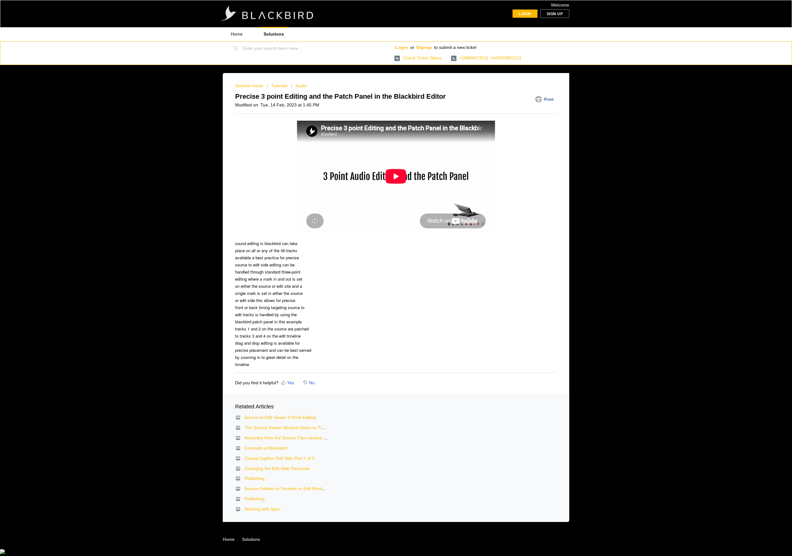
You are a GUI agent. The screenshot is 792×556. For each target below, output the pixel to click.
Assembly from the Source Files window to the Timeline (298, 437)
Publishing (254, 478)
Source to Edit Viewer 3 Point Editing (280, 417)
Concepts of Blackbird (265, 448)
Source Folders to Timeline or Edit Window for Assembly (299, 488)
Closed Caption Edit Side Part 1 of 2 (279, 458)
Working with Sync (262, 508)
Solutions (274, 34)
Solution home (250, 85)
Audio (301, 85)
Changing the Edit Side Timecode (277, 468)
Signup (424, 47)
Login (401, 47)
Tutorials (279, 85)
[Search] (236, 48)
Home (237, 34)
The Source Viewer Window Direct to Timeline (289, 427)
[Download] (385, 201)
